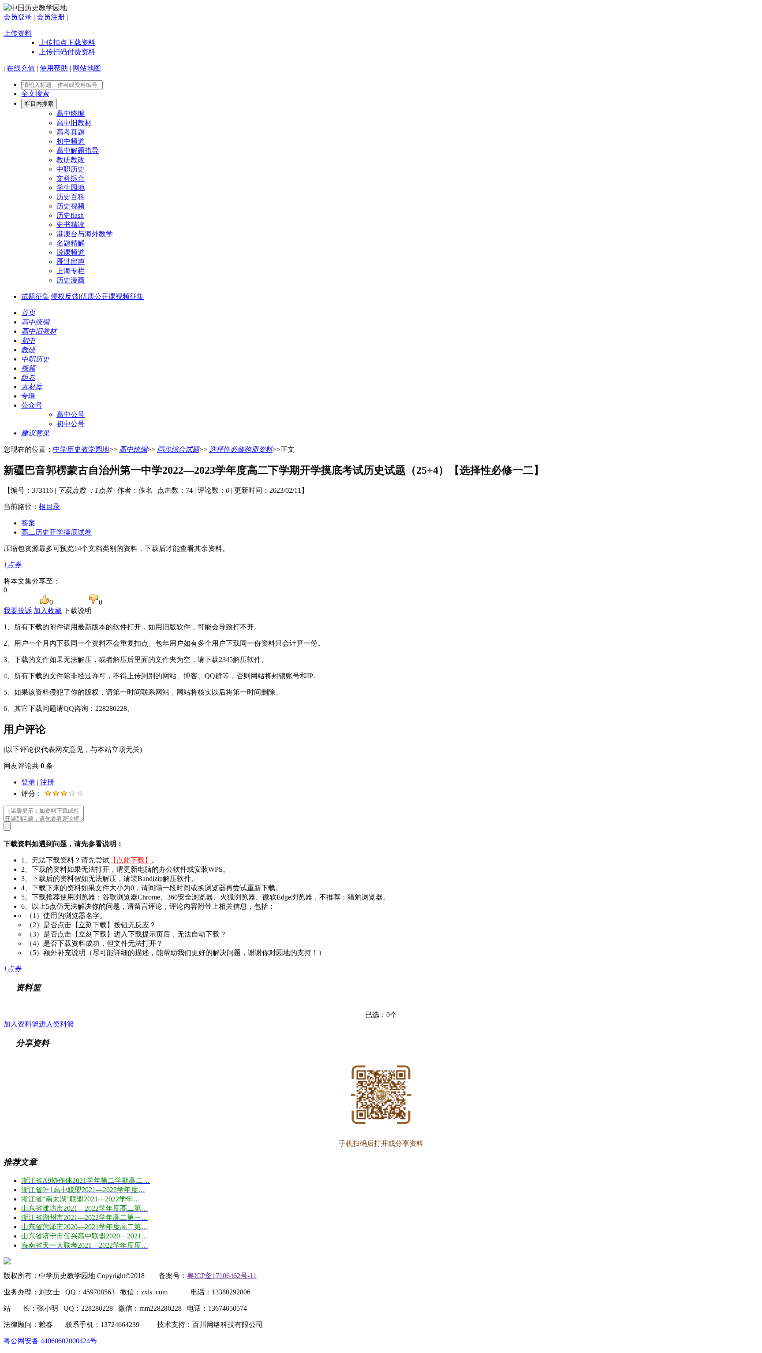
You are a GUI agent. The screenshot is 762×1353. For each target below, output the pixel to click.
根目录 (49, 506)
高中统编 (70, 113)
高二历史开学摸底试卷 (56, 532)
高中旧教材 (74, 122)
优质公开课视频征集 (112, 296)
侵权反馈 (65, 296)
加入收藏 (48, 610)
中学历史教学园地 (81, 449)
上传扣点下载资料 (67, 42)
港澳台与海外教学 (84, 234)
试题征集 (35, 296)
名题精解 (70, 243)
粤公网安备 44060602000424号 (50, 1341)
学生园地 (70, 187)
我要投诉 (18, 610)
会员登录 (18, 17)
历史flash (70, 215)
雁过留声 (70, 261)
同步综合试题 (178, 449)
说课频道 (70, 252)
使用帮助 (54, 68)
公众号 (31, 405)
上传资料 (18, 33)
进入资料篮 (56, 1024)
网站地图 (87, 68)
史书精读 (70, 224)
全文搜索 (35, 93)
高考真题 (70, 132)
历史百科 (70, 197)
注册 (47, 782)
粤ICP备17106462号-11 (222, 1275)
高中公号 (70, 414)
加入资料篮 (21, 1024)
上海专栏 (70, 271)
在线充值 (21, 68)
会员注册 (51, 17)
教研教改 (70, 160)
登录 (28, 782)
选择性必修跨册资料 (241, 449)
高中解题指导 (77, 150)
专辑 (28, 396)
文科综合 (70, 178)
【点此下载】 (130, 860)
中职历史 (70, 169)
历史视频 (70, 206)
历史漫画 (70, 280)
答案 (28, 523)
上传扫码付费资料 (67, 52)
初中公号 (70, 423)
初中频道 (70, 141)
